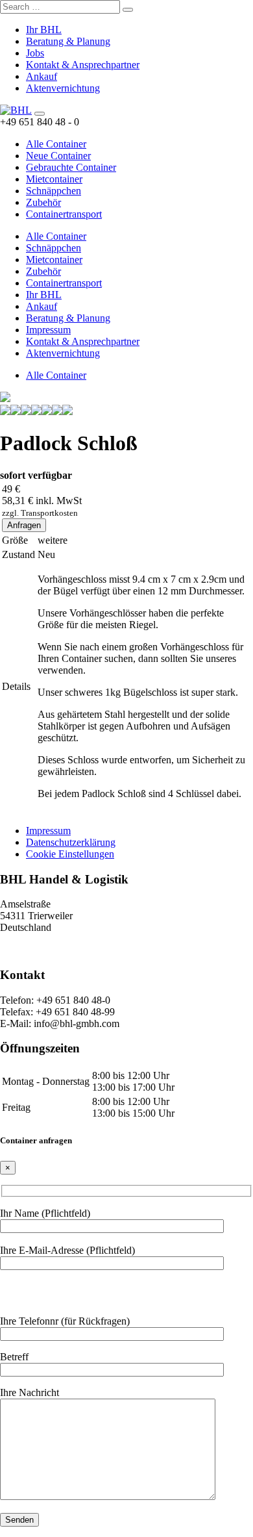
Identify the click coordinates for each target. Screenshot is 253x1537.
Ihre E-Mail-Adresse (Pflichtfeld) (67, 1250)
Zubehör (43, 202)
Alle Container (56, 143)
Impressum (48, 329)
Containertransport (64, 214)
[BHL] (16, 110)
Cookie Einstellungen (70, 853)
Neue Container (58, 155)
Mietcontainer (54, 178)
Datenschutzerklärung (70, 842)
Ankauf (41, 76)
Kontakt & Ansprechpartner (82, 64)
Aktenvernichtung (63, 88)
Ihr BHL (44, 29)
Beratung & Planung (68, 41)
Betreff (14, 1356)
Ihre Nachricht (29, 1392)
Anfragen (24, 525)
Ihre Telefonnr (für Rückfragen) (65, 1321)
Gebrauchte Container (71, 167)
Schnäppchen (53, 190)
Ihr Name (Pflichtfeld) (45, 1213)
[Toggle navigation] (39, 114)
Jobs (35, 52)
